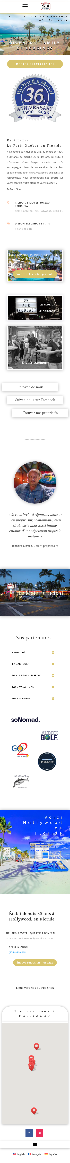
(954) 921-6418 (17, 952)
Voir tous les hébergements (35, 274)
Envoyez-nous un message (34, 962)
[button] (35, 1111)
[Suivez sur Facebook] (29, 1133)
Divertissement (35, 362)
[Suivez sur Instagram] (39, 1133)
